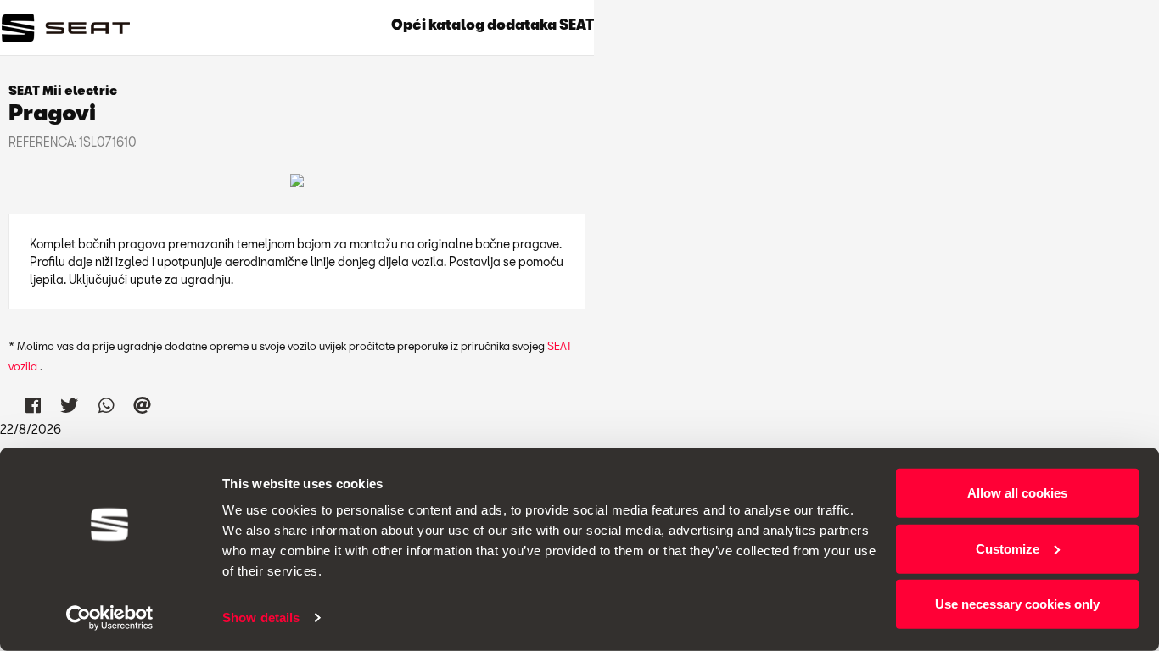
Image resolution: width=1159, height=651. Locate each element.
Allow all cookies (1017, 493)
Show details (261, 617)
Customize (1007, 548)
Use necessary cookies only (1017, 604)
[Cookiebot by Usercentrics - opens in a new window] (110, 618)
